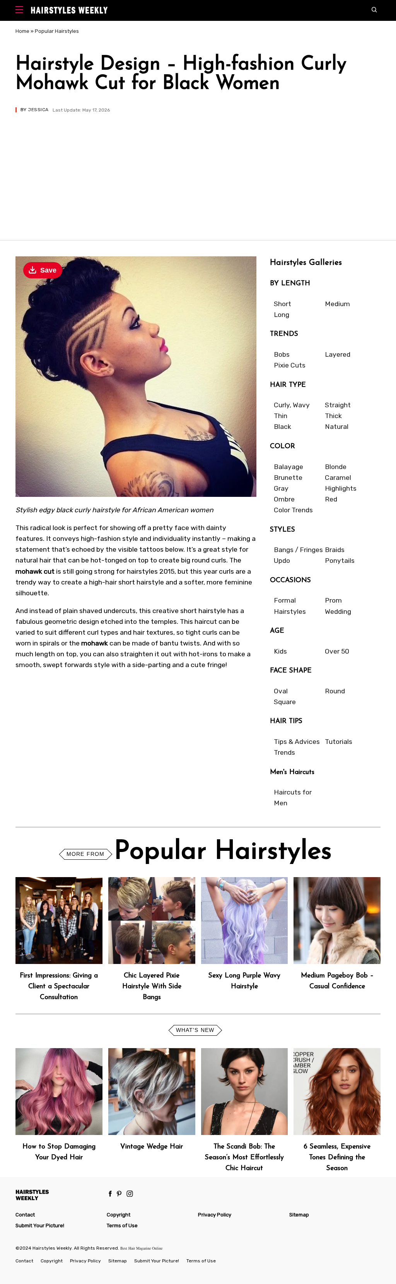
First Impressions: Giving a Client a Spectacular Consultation (59, 986)
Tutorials (338, 741)
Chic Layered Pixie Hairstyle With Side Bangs (151, 986)
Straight (338, 405)
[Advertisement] (198, 170)
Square (285, 702)
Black (282, 426)
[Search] (376, 10)
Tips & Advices (297, 741)
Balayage (288, 467)
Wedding (338, 611)
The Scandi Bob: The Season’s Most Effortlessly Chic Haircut (244, 1157)
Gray (281, 488)
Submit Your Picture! (39, 1225)
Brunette (288, 477)
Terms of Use (122, 1225)
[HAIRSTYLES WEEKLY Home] (58, 1195)
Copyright (118, 1215)
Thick (333, 416)
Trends (284, 752)
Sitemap (299, 1215)
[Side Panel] (21, 10)
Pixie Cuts (290, 365)
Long (281, 314)
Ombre (284, 499)
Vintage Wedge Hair (151, 1146)
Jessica (38, 109)
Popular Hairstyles (57, 31)
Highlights (341, 488)
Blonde (335, 467)
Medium (337, 304)
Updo (282, 560)
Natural (336, 426)
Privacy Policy (214, 1215)
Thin (280, 416)
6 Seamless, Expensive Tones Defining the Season (337, 1157)
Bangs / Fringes (298, 550)
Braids (335, 550)
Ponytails (340, 560)
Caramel (338, 477)
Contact (25, 1215)
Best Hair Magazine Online (141, 1248)
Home (22, 31)
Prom (333, 600)
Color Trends (293, 510)
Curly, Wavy (292, 405)
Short (282, 304)
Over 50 (337, 651)
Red (331, 499)
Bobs (282, 354)
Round (335, 691)
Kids (280, 651)
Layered (337, 354)
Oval (281, 691)
